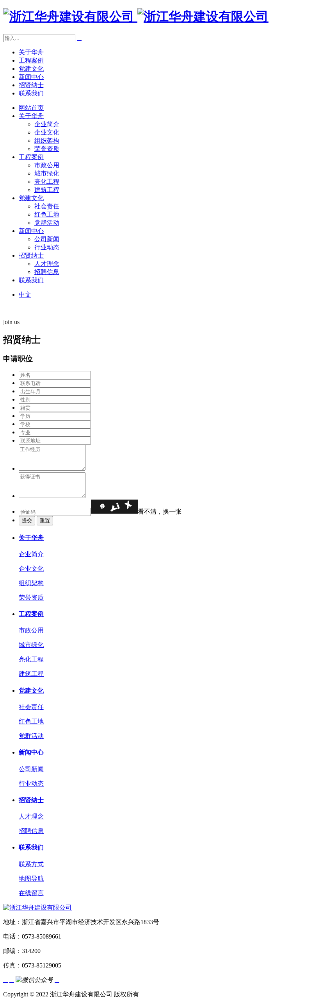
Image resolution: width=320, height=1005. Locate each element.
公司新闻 (46, 239)
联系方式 (31, 864)
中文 (25, 294)
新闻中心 (31, 76)
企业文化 (46, 132)
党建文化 (31, 68)
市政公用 (46, 165)
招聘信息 (46, 272)
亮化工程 (46, 181)
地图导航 (31, 878)
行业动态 (46, 247)
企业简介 (46, 124)
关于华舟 (31, 52)
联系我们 (31, 93)
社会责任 (46, 206)
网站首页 (31, 107)
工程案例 (31, 60)
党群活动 (46, 222)
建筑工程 (46, 189)
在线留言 (31, 893)
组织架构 (46, 140)
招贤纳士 (31, 85)
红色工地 (46, 214)
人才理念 (46, 263)
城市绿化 (46, 173)
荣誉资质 (46, 148)
